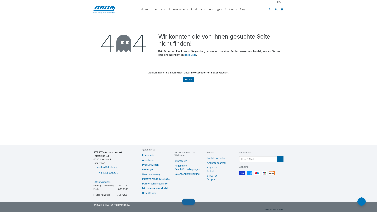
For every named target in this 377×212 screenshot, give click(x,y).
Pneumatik (148, 155)
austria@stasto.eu (107, 167)
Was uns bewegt (151, 174)
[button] (280, 159)
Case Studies (149, 193)
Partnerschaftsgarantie (155, 183)
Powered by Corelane (273, 209)
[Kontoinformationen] (276, 9)
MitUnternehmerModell (155, 188)
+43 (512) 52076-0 (107, 172)
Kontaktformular (216, 158)
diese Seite (190, 54)
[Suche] (270, 9)
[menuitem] (144, 9)
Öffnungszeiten (102, 181)
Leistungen (148, 169)
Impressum (181, 160)
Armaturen (148, 160)
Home (188, 79)
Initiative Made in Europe (156, 178)
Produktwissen (150, 164)
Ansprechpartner (216, 162)
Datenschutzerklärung (187, 173)
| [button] (278, 2)
